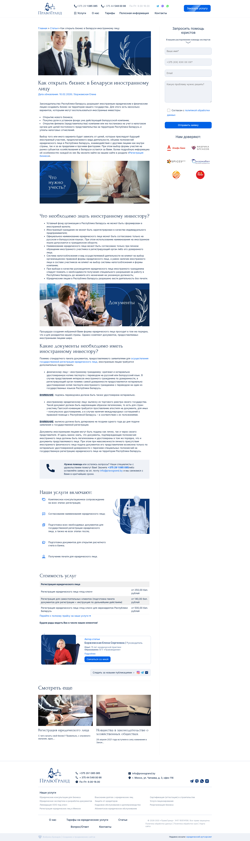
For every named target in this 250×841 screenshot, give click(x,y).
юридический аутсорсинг (199, 836)
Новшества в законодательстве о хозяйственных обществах (122, 732)
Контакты (161, 13)
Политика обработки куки (186, 823)
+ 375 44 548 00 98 (90, 777)
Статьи (122, 819)
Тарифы (110, 13)
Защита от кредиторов (106, 801)
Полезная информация (134, 13)
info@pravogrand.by (111, 470)
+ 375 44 (115, 6)
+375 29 (87, 6)
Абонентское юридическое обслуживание (116, 808)
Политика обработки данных (158, 823)
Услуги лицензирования (161, 801)
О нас (95, 13)
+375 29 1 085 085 (118, 467)
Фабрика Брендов (52, 837)
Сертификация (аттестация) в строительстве (172, 797)
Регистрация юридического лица (63, 730)
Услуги (81, 13)
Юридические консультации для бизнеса (60, 797)
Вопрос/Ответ (80, 826)
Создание (67, 837)
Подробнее (89, 653)
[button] (82, 13)
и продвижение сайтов (84, 837)
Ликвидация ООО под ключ (53, 805)
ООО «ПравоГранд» (164, 820)
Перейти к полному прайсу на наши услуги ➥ (65, 615)
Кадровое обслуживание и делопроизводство (118, 805)
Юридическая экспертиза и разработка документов (66, 801)
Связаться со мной (97, 659)
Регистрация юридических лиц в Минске (60, 808)
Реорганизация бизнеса (161, 805)
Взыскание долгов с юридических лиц (114, 797)
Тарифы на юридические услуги (87, 819)
